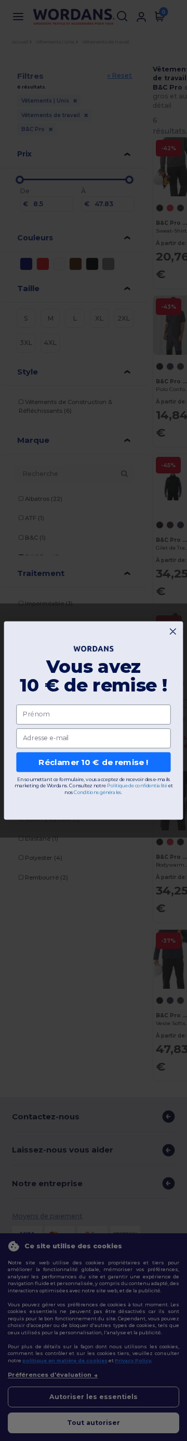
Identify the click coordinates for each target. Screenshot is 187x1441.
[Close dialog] (173, 632)
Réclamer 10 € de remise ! (93, 762)
